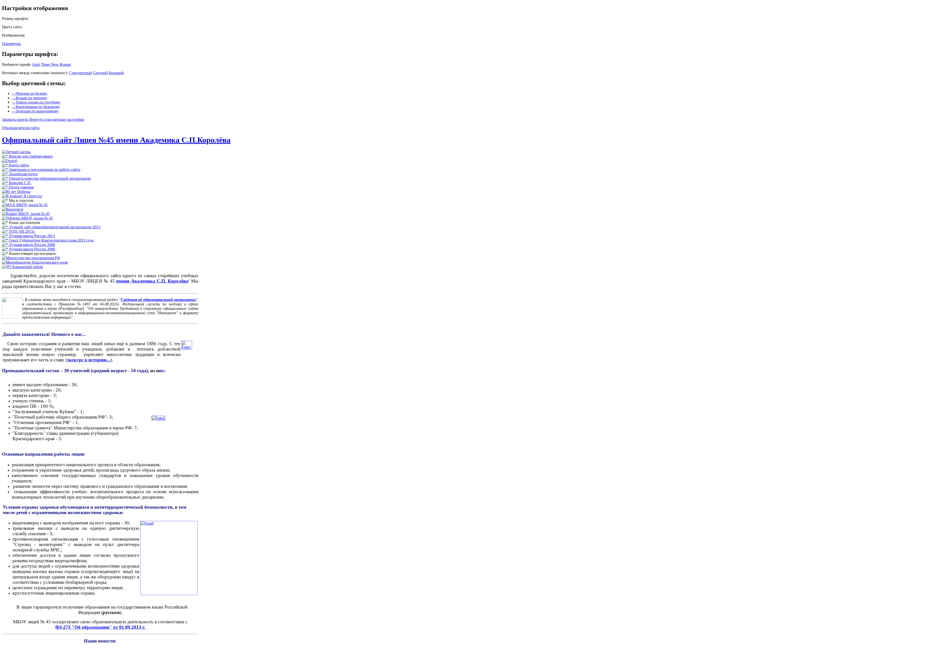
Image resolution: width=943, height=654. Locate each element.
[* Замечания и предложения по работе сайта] (41, 169)
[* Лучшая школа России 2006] (28, 249)
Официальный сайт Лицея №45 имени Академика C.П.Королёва (116, 140)
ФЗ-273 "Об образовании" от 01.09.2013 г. (100, 627)
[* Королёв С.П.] (16, 183)
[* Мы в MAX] (25, 205)
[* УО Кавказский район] (22, 267)
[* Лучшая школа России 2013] (28, 236)
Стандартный (80, 73)
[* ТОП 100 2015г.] (18, 231)
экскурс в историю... (89, 359)
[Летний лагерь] (16, 152)
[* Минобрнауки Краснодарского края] (35, 262)
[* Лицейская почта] (20, 174)
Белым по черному (29, 98)
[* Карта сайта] (15, 165)
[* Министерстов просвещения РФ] (31, 258)
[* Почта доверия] (18, 187)
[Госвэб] (9, 161)
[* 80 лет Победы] (16, 192)
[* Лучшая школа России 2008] (28, 245)
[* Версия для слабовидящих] (27, 156)
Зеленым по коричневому (35, 111)
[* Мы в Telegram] (27, 218)
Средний (100, 73)
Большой (116, 73)
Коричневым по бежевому (36, 107)
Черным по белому (29, 93)
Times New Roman (56, 64)
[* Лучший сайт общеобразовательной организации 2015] (51, 227)
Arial (36, 64)
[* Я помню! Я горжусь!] (22, 196)
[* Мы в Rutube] (26, 214)
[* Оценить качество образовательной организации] (46, 178)
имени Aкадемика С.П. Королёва (152, 281)
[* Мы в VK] (12, 209)
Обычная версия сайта (21, 128)
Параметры (11, 43)
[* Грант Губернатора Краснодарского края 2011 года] (48, 240)
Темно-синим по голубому (36, 102)
